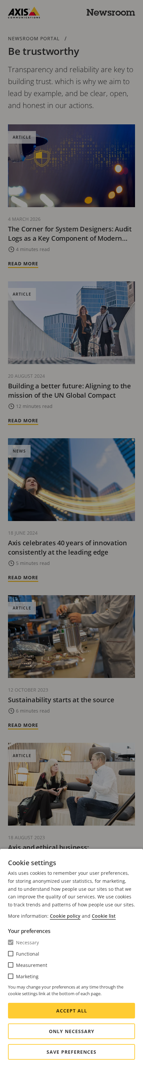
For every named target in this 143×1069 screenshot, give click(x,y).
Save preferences (71, 1052)
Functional (27, 954)
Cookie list (104, 916)
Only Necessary (71, 1031)
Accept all (71, 1010)
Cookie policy (65, 916)
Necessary (27, 942)
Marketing (27, 976)
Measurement (31, 965)
